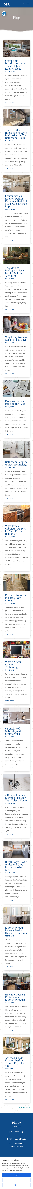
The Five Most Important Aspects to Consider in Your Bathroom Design (16, 133)
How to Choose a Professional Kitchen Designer (15, 997)
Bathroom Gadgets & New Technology (16, 463)
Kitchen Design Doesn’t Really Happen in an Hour (16, 930)
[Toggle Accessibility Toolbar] (4, 13)
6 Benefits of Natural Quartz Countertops (13, 731)
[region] (16, 1173)
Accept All (16, 1175)
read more (9, 102)
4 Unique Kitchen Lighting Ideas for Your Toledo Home (16, 797)
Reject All (16, 1185)
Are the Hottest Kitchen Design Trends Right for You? (14, 1061)
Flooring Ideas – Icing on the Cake (15, 402)
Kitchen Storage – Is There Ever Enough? (15, 597)
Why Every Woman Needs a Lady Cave (16, 338)
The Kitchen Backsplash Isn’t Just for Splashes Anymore (14, 271)
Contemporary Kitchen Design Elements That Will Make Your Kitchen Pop (16, 201)
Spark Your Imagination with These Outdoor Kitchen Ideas (15, 64)
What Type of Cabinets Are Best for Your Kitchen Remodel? (15, 529)
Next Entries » (24, 1107)
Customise (16, 1180)
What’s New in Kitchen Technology (13, 664)
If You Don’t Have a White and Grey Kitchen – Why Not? (16, 865)
